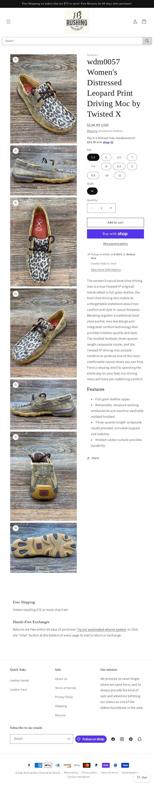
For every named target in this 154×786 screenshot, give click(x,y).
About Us (61, 679)
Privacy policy (89, 772)
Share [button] (95, 458)
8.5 (119, 166)
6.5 (121, 158)
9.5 (93, 175)
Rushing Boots (31, 772)
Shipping (92, 130)
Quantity (92, 200)
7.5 (95, 167)
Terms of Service (65, 688)
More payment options (115, 243)
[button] (8, 21)
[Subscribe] (68, 739)
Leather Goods (19, 680)
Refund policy (71, 772)
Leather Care (18, 689)
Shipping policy (130, 772)
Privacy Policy (64, 697)
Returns (60, 715)
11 (120, 175)
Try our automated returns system (101, 629)
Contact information (79, 776)
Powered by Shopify (50, 772)
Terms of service (109, 772)
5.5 (93, 157)
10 (109, 176)
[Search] (147, 41)
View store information (106, 269)
